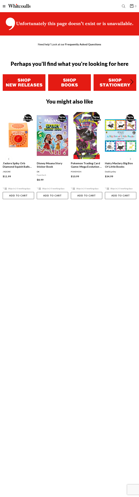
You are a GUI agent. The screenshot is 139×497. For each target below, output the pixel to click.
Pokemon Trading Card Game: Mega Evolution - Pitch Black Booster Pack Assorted (52, 165)
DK (4, 171)
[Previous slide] (7, 82)
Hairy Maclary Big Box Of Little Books (85, 165)
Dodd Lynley (76, 171)
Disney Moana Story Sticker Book (15, 165)
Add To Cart (18, 195)
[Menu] (5, 6)
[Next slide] (132, 82)
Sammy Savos (122, 171)
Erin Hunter (110, 171)
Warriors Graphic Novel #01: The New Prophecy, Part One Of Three (120, 165)
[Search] (124, 6)
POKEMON (42, 171)
